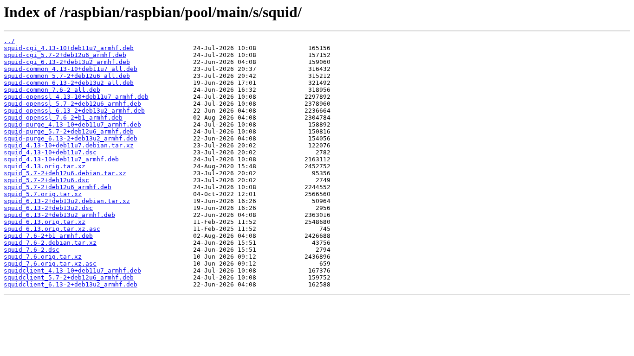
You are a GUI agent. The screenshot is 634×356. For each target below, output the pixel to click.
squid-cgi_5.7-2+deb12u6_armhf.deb (65, 54)
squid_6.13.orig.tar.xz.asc (52, 228)
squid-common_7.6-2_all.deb (52, 89)
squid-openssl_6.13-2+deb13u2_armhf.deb (74, 110)
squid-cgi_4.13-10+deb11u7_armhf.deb (69, 47)
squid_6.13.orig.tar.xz (44, 221)
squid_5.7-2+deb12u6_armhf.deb (57, 187)
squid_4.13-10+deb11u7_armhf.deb (61, 159)
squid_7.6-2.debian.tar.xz (50, 242)
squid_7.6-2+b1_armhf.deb (48, 235)
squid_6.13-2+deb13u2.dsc (48, 207)
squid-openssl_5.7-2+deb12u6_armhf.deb (72, 103)
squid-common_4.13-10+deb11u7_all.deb (70, 68)
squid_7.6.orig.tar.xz (43, 256)
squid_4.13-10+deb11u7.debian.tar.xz (69, 145)
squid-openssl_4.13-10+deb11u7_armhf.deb (76, 96)
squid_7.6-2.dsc (31, 249)
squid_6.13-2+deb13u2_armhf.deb (59, 214)
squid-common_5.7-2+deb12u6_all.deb (67, 75)
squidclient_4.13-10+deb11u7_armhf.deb (72, 270)
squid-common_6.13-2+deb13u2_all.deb (69, 82)
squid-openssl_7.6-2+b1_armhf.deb (63, 117)
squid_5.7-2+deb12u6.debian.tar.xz (65, 173)
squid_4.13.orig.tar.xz (44, 166)
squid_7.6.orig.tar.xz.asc (50, 263)
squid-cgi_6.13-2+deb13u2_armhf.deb (67, 61)
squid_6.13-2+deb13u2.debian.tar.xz (67, 200)
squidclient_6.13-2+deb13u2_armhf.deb (70, 284)
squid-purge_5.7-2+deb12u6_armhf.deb (69, 131)
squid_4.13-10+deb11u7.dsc (50, 152)
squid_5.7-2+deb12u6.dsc (46, 180)
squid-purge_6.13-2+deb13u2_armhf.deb (70, 138)
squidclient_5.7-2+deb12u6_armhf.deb (69, 277)
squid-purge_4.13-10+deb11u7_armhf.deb (72, 124)
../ (9, 41)
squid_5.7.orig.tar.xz (43, 194)
